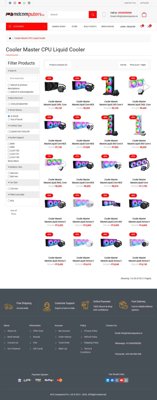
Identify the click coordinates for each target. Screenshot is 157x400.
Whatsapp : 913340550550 (128, 343)
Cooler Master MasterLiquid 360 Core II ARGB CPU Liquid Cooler (111, 143)
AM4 (12, 143)
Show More (13, 161)
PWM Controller (16, 194)
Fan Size (12, 182)
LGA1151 (14, 154)
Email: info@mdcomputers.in (128, 333)
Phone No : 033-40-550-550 (128, 354)
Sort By (123, 65)
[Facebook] (10, 3)
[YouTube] (19, 3)
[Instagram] (14, 3)
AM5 (12, 147)
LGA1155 (14, 157)
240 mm (14, 173)
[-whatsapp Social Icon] (126, 380)
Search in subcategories (21, 92)
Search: (12, 70)
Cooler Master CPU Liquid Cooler (29, 38)
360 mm (14, 176)
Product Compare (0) (58, 65)
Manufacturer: (15, 98)
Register (131, 27)
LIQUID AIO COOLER (20, 131)
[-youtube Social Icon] (121, 380)
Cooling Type (15, 125)
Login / (123, 27)
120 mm (14, 188)
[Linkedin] (29, 3)
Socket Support (16, 137)
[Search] (93, 14)
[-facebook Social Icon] (112, 380)
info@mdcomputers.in (127, 16)
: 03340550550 (124, 12)
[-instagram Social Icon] (117, 380)
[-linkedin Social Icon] (107, 380)
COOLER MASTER (19, 104)
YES (12, 200)
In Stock (14, 116)
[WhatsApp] (24, 3)
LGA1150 (14, 150)
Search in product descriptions (17, 87)
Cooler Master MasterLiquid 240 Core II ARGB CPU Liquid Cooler (111, 104)
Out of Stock (16, 119)
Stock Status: (15, 110)
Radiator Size (15, 167)
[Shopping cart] (146, 14)
